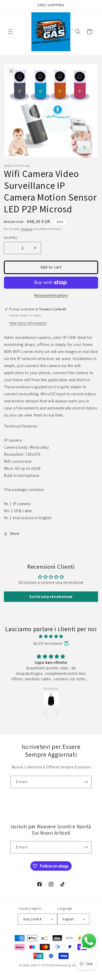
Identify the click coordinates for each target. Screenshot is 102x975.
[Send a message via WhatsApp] (88, 941)
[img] (51, 636)
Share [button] (14, 533)
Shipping (26, 229)
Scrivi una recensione (51, 596)
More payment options (51, 295)
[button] (10, 31)
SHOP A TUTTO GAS (42, 965)
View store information (28, 323)
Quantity (10, 237)
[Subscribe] (85, 782)
